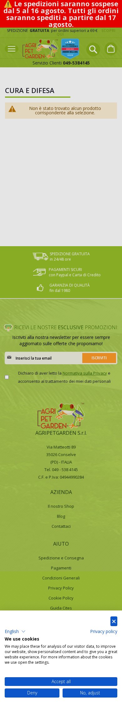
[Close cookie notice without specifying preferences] (113, 621)
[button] (15, 631)
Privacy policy (103, 631)
